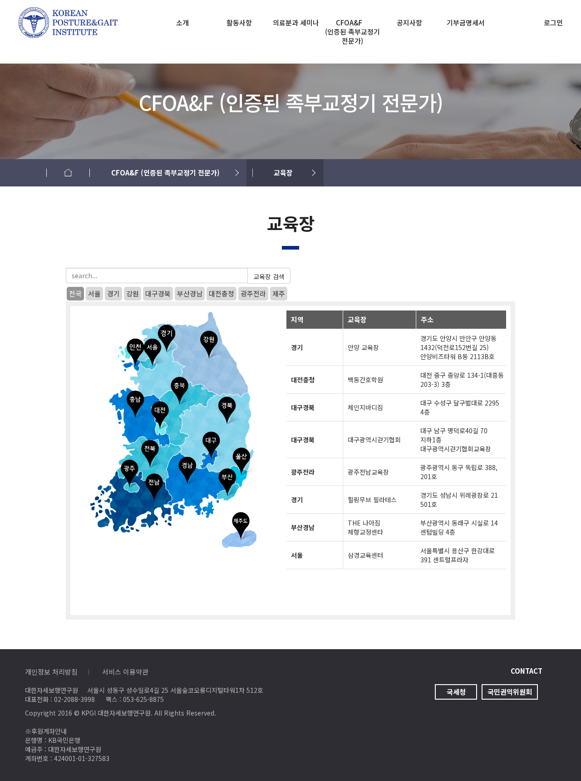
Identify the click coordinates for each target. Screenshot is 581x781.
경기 (113, 293)
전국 (75, 293)
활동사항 (239, 22)
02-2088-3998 (74, 699)
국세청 (456, 691)
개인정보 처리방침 (51, 671)
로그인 (553, 22)
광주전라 (253, 293)
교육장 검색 (269, 276)
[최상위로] (556, 756)
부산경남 (189, 293)
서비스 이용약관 (125, 671)
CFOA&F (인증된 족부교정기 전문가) (352, 31)
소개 (182, 22)
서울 (94, 293)
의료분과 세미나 (296, 22)
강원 (132, 293)
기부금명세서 (466, 22)
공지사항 (409, 22)
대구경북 (158, 293)
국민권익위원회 (509, 691)
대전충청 (221, 293)
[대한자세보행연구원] (68, 13)
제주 (278, 293)
